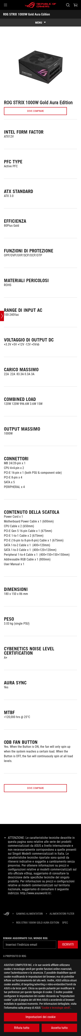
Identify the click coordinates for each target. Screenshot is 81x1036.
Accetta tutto (59, 1028)
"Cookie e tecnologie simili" (55, 1007)
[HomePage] (6, 914)
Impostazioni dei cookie (41, 1017)
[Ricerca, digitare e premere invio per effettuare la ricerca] (67, 5)
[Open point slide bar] (2, 316)
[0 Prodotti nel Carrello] (75, 5)
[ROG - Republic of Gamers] (40, 5)
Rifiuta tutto (21, 1028)
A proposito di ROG (14, 956)
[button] (5, 5)
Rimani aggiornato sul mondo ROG (25, 938)
